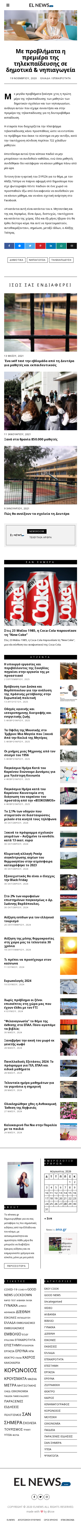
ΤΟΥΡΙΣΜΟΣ (13, 1429)
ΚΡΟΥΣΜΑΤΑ (15, 1378)
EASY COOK (51, 1288)
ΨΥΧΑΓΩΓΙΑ (51, 1455)
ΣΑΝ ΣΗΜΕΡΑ (52, 1443)
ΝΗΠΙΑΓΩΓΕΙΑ (37, 260)
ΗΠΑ (31, 1351)
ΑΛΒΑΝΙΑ (21, 1300)
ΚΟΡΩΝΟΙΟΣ (20, 1370)
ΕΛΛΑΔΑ (45, 78)
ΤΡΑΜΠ (27, 1429)
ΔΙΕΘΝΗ (23, 1311)
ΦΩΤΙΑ (15, 1435)
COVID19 (22, 1289)
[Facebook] (9, 246)
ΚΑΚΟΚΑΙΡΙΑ (12, 1362)
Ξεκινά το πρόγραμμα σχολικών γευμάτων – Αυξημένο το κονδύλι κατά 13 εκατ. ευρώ (29, 836)
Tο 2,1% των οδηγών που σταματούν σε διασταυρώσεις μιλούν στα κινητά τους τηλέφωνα (30, 815)
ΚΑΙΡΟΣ (28, 1357)
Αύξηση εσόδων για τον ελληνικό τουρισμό (29, 919)
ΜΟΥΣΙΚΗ (50, 1417)
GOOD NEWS (52, 1295)
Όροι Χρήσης (51, 1519)
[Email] (72, 246)
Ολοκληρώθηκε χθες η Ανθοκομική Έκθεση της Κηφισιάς (30, 1106)
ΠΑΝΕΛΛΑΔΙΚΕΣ (21, 1396)
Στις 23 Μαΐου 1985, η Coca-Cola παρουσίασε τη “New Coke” (40, 632)
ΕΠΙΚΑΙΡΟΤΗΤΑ (62, 78)
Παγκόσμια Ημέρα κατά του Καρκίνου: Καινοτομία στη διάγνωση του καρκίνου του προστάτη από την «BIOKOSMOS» (29, 794)
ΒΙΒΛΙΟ (49, 1321)
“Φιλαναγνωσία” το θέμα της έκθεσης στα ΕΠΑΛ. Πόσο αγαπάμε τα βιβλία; (29, 1025)
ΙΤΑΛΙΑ (18, 1357)
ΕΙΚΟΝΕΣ (10, 1317)
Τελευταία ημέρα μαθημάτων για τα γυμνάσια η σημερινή (29, 1085)
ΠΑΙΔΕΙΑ (8, 1396)
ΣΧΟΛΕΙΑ (29, 1423)
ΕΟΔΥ (25, 1334)
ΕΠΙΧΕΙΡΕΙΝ (28, 1345)
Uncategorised (53, 1301)
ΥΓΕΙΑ (8, 1435)
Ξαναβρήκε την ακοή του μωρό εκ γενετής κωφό (29, 1042)
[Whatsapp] (61, 246)
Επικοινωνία (67, 1519)
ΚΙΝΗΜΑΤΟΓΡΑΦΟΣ (57, 1404)
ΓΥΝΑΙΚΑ (11, 1305)
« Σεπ (48, 1218)
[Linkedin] (51, 246)
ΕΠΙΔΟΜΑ (9, 1340)
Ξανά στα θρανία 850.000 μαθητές (30, 439)
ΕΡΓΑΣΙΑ (9, 1351)
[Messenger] (20, 246)
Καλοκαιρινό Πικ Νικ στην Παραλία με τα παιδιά (30, 1127)
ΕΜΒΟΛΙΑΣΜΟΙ (25, 1323)
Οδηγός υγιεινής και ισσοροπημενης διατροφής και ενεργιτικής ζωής (27, 713)
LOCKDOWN (23, 1295)
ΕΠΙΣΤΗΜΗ (12, 1345)
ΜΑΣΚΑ (32, 1379)
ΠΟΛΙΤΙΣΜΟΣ (12, 1415)
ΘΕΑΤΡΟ (9, 1357)
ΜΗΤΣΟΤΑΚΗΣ (26, 1385)
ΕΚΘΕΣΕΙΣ (50, 1346)
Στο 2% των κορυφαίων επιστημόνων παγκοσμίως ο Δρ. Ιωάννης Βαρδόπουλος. (28, 900)
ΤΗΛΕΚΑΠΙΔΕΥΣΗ (61, 260)
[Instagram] (47, 1497)
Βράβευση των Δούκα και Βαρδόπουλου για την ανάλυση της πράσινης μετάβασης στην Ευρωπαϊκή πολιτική (28, 692)
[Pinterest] (40, 246)
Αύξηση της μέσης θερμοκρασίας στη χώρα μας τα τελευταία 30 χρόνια (29, 942)
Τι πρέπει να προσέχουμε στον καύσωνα (27, 961)
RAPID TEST (10, 1300)
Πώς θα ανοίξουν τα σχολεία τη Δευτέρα (36, 513)
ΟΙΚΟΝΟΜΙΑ (19, 1391)
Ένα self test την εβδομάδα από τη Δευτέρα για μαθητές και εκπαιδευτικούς (39, 363)
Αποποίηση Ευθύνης (29, 1519)
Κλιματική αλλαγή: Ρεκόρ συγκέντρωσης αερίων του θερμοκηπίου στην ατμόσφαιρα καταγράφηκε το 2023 (28, 859)
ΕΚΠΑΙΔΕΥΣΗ (23, 1317)
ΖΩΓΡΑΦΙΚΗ (52, 1385)
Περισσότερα (16, 1266)
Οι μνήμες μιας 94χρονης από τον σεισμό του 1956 (29, 753)
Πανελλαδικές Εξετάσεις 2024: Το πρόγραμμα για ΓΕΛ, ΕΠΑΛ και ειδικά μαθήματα (28, 1065)
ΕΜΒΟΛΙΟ (12, 1334)
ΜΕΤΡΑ (10, 1385)
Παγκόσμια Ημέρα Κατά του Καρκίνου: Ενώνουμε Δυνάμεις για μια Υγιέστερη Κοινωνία (29, 772)
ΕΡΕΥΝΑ (21, 1351)
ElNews (11, 1519)
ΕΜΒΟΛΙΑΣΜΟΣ (14, 1328)
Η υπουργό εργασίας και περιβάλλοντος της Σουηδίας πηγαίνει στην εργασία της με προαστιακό (26, 670)
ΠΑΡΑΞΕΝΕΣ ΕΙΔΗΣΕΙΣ (58, 1436)
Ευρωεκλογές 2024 (17, 981)
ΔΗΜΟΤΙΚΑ (16, 260)
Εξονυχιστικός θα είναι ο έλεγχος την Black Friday (29, 878)
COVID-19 (10, 1289)
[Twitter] (30, 246)
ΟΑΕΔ (7, 1391)
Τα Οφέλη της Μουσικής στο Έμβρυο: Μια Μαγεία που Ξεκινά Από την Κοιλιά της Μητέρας (28, 734)
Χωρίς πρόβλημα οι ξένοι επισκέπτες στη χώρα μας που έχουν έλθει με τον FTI (27, 1004)
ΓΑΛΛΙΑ (29, 1300)
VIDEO (48, 1308)
